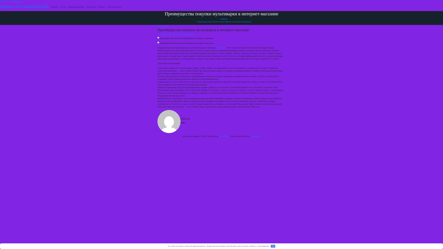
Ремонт (102, 7)
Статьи (62, 7)
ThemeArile (255, 136)
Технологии (91, 7)
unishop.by (221, 48)
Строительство (114, 7)
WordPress (224, 136)
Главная (53, 7)
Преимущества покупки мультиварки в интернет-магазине (224, 22)
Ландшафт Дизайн (76, 7)
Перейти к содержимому (11, 1)
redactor (162, 34)
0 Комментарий (187, 34)
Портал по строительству (24, 6)
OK (273, 246)
